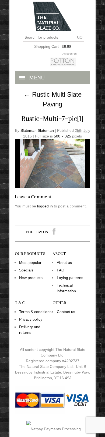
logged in (45, 206)
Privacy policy (30, 319)
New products (31, 277)
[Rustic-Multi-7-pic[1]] (52, 187)
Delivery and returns (29, 330)
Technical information (66, 288)
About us (64, 262)
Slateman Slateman (37, 130)
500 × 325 (62, 136)
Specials (26, 270)
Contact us (66, 312)
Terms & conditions (35, 312)
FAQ (60, 270)
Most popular (30, 262)
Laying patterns (70, 277)
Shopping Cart (46, 46)
